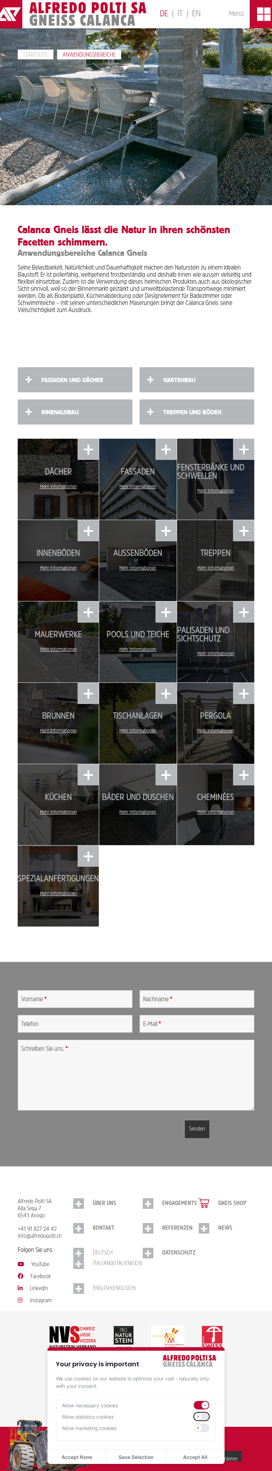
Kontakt (103, 1228)
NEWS (225, 1228)
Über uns (104, 1203)
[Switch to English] (196, 14)
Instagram (41, 1301)
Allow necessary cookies (90, 1405)
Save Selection (136, 1457)
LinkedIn (39, 1289)
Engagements (179, 1203)
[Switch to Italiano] (180, 14)
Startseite (35, 55)
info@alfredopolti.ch (40, 1236)
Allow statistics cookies (88, 1417)
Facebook (40, 1277)
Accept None (77, 1457)
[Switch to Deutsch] (164, 14)
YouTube (40, 1265)
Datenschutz (179, 1253)
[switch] (201, 1405)
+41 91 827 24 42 (37, 1229)
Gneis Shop (232, 1203)
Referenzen (177, 1228)
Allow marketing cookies (89, 1428)
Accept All (195, 1457)
